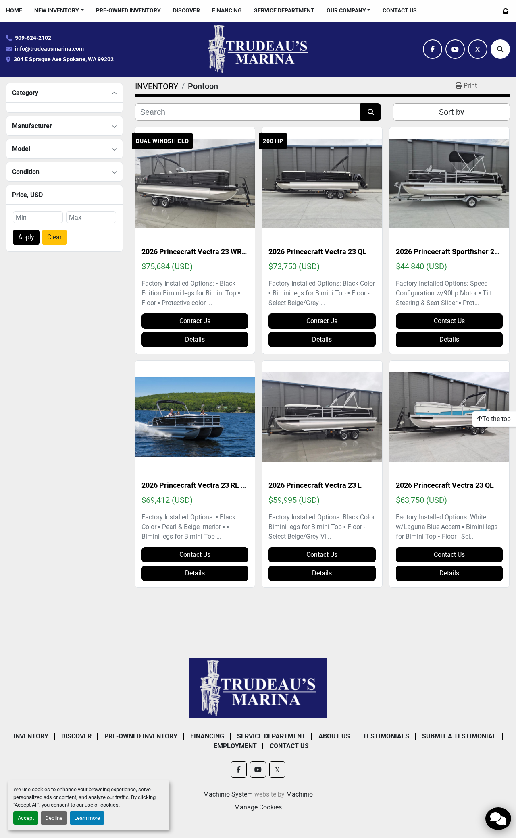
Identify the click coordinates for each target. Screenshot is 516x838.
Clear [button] (54, 237)
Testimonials (386, 736)
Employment (235, 746)
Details (195, 339)
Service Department (284, 10)
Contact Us (400, 10)
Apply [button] (26, 237)
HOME (14, 10)
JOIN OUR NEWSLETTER (506, 11)
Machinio (299, 794)
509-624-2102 (33, 38)
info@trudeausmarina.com (49, 49)
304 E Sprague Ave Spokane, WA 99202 (64, 59)
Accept (26, 818)
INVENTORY (30, 736)
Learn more (87, 818)
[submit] (370, 112)
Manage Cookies (258, 807)
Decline (53, 818)
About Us (334, 736)
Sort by (451, 112)
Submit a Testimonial (459, 736)
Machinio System (228, 794)
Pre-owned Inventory (128, 10)
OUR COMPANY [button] (346, 10)
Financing (227, 10)
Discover (186, 10)
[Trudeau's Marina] (258, 687)
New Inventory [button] (56, 10)
